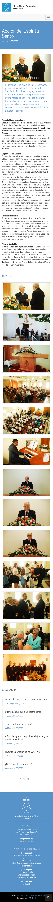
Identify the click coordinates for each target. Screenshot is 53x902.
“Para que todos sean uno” (18, 724)
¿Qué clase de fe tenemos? (18, 764)
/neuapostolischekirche (26, 877)
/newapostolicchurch (26, 875)
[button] (5, 68)
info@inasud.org (26, 838)
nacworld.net (26, 861)
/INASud (26, 884)
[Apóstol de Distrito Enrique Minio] (26, 482)
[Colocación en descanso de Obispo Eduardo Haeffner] (26, 68)
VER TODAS (25, 779)
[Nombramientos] (26, 605)
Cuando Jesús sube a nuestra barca (23, 711)
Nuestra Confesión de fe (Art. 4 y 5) (23, 751)
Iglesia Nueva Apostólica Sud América (26, 863)
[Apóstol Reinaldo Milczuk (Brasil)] (26, 512)
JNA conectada (27, 866)
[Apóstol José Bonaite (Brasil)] (26, 543)
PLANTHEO (31, 898)
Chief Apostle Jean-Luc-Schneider (26, 855)
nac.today (26, 858)
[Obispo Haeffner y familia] (26, 574)
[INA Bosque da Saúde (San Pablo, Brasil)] (26, 327)
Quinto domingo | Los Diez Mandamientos (26, 699)
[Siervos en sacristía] (26, 667)
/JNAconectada (26, 872)
